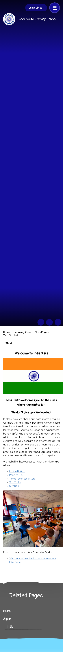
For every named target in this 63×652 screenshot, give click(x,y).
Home (6, 332)
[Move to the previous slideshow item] (40, 322)
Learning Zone (22, 332)
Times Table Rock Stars (22, 478)
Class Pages (42, 332)
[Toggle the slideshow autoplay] (58, 322)
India (17, 335)
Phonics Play (16, 474)
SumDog (14, 485)
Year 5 (7, 335)
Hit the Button (17, 471)
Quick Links (35, 8)
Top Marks (15, 482)
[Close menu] (54, 7)
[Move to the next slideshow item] (49, 322)
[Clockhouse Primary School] (9, 19)
